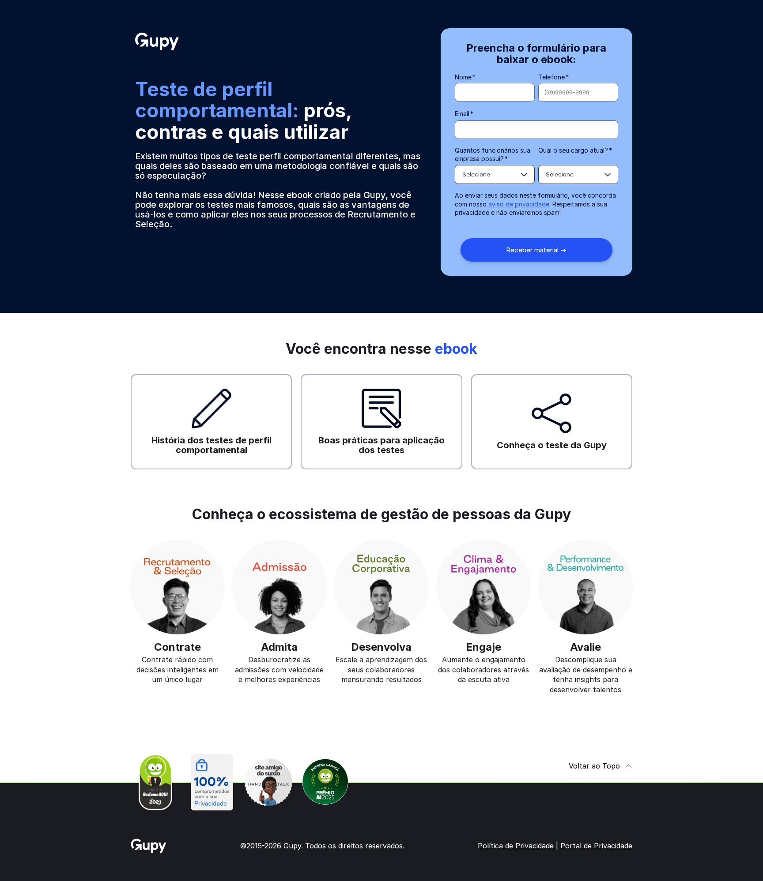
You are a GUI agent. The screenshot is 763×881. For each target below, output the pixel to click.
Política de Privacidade (517, 845)
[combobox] (494, 174)
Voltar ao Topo (594, 765)
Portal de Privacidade (596, 845)
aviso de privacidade (518, 204)
